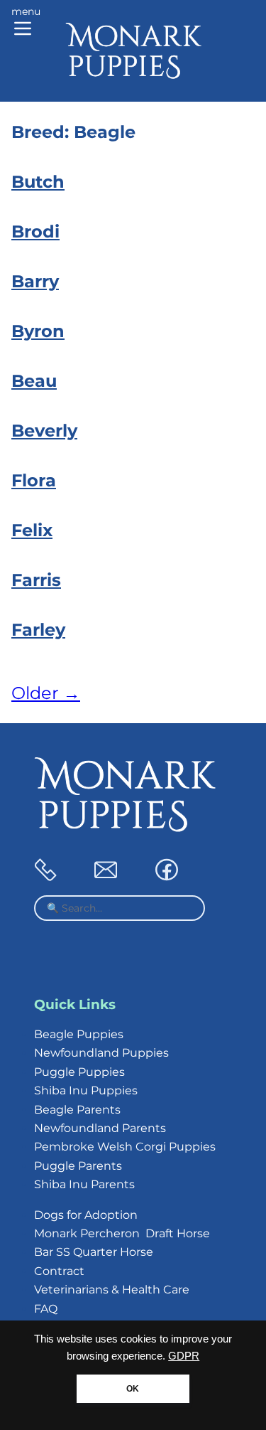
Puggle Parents (78, 1166)
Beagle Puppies (78, 1034)
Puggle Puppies (79, 1072)
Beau (34, 380)
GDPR (183, 1356)
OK (132, 1389)
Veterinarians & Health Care (111, 1289)
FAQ (45, 1309)
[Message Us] (105, 877)
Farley (38, 629)
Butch (38, 181)
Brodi (35, 231)
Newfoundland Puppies (101, 1053)
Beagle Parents (77, 1109)
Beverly (44, 430)
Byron (38, 331)
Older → (45, 693)
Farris (36, 580)
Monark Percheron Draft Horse (122, 1233)
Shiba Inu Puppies (86, 1090)
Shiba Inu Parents (84, 1184)
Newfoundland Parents (100, 1128)
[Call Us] (45, 877)
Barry (35, 281)
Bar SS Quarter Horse (93, 1252)
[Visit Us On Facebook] (166, 877)
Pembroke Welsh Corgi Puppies (125, 1146)
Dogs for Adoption (86, 1215)
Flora (33, 480)
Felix (31, 530)
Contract (59, 1271)
